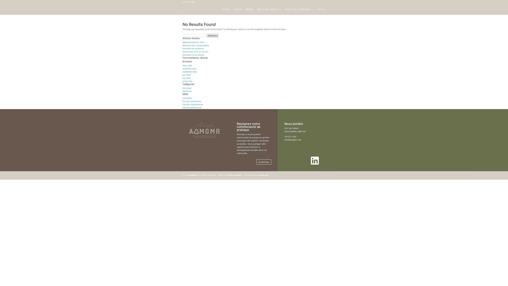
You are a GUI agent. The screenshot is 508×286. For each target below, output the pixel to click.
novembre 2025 (189, 68)
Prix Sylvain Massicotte (269, 9)
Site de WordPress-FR (192, 107)
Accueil (226, 9)
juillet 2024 (187, 81)
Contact (320, 9)
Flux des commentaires (193, 104)
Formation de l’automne (193, 48)
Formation (187, 88)
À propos (237, 9)
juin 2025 (187, 75)
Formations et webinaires (297, 9)
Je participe (264, 162)
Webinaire (187, 91)
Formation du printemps (193, 55)
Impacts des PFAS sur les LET (195, 51)
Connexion (187, 98)
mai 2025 (187, 78)
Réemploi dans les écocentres (196, 45)
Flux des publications (192, 101)
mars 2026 (187, 65)
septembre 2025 (190, 71)
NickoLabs (263, 175)
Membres (249, 9)
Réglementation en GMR (193, 42)
